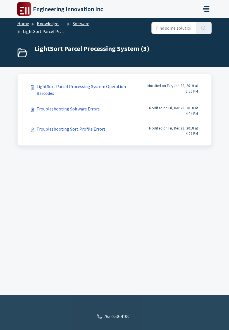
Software (81, 23)
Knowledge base (52, 23)
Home (23, 23)
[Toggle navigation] (206, 9)
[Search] (204, 28)
